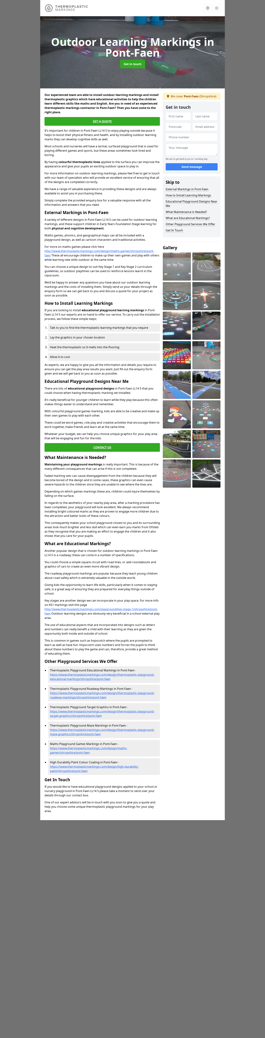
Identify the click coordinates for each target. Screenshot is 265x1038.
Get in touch (133, 64)
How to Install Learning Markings (188, 195)
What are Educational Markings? (188, 218)
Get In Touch (174, 230)
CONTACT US (102, 447)
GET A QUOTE (102, 121)
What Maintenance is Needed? (186, 212)
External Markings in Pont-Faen (187, 189)
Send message (192, 167)
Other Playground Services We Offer (190, 224)
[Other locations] (207, 8)
